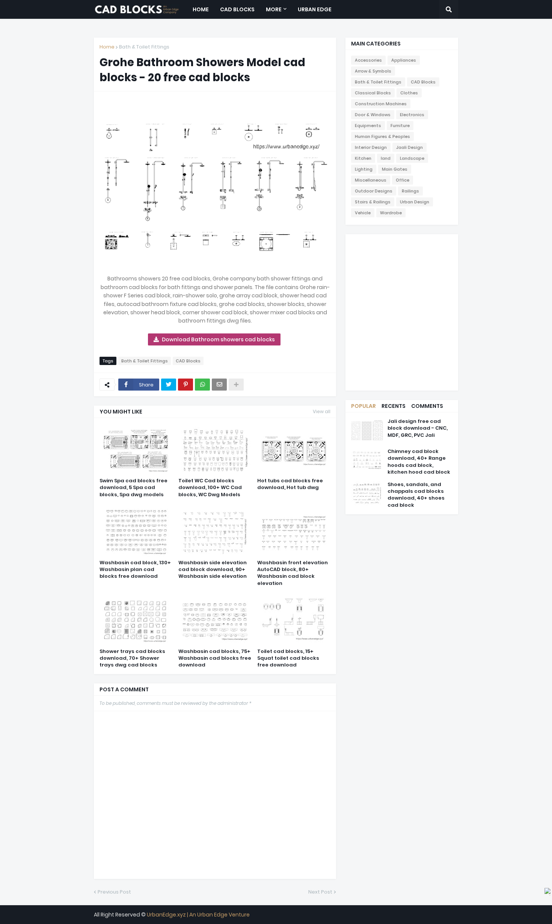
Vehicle (363, 213)
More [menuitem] (274, 9)
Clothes (409, 93)
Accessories (368, 60)
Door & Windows (373, 115)
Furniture (400, 126)
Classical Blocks (373, 93)
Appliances (403, 60)
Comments (427, 406)
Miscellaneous (370, 180)
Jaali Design (409, 147)
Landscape (412, 158)
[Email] (219, 385)
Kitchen (363, 158)
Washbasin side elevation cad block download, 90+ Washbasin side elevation (212, 569)
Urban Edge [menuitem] (315, 9)
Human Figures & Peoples (382, 136)
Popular (363, 406)
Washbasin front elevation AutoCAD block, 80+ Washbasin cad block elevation (292, 573)
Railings (410, 191)
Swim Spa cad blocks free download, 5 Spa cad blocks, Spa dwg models (133, 487)
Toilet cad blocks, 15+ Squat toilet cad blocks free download (288, 658)
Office (402, 180)
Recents (394, 406)
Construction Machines (381, 104)
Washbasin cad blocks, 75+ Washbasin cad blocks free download (214, 658)
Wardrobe (391, 213)
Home (107, 46)
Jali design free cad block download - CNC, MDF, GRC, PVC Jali (418, 428)
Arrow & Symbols (373, 71)
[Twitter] (168, 385)
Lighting (364, 169)
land (386, 158)
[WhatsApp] (202, 385)
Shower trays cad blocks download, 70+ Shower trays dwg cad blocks (132, 658)
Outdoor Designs (373, 191)
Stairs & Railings (373, 202)
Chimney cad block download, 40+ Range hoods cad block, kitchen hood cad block (419, 462)
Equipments (368, 126)
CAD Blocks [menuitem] (237, 9)
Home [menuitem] (201, 9)
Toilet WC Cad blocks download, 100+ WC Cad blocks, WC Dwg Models (210, 487)
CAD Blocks (188, 361)
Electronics (412, 115)
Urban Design (414, 202)
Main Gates (394, 169)
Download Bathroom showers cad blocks (218, 339)
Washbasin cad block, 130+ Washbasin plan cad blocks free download (135, 569)
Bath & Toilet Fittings (144, 46)
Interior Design (371, 147)
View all (321, 411)
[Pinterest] (185, 385)
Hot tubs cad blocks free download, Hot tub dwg (290, 484)
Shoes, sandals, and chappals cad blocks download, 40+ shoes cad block (416, 495)
